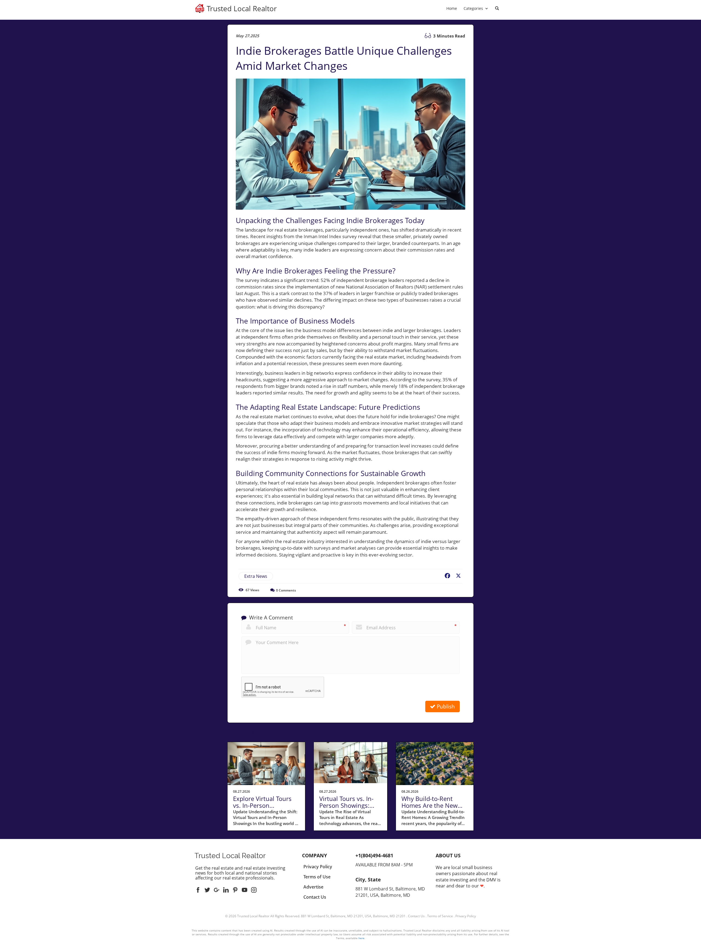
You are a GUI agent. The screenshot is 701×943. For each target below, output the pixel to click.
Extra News (255, 576)
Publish (445, 706)
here (361, 938)
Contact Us (416, 916)
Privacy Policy (465, 916)
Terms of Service (440, 916)
